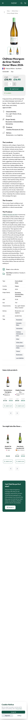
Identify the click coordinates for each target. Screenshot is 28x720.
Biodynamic (19, 354)
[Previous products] (11, 413)
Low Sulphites (20, 358)
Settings (19, 715)
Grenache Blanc (18, 122)
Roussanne (9, 122)
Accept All (13, 712)
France (17, 286)
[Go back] (4, 12)
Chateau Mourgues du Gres (14, 129)
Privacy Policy (19, 708)
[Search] (21, 3)
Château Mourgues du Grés (9, 214)
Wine (8, 11)
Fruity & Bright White (12, 13)
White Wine (15, 11)
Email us (11, 507)
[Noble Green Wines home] (14, 3)
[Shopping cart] (25, 3)
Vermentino (9, 124)
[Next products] (17, 413)
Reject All (7, 715)
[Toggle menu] (2, 3)
